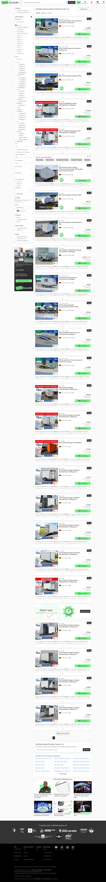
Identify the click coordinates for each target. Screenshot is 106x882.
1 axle (19, 181)
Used (19, 221)
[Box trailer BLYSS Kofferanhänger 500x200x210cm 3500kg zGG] (46, 393)
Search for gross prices (22, 149)
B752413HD (22, 125)
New (19, 217)
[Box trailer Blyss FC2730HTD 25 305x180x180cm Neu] (46, 228)
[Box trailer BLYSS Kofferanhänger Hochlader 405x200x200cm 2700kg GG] (46, 421)
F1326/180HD (22, 72)
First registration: (19, 160)
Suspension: (18, 187)
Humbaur (20, 53)
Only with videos (21, 238)
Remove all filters (47, 13)
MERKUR (20, 103)
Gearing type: (18, 173)
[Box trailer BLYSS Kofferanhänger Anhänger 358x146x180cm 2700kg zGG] (46, 531)
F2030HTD (22, 68)
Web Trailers (20, 31)
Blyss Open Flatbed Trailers (61, 768)
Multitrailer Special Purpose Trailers (82, 764)
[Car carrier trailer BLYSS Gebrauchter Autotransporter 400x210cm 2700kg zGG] (46, 26)
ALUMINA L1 (22, 119)
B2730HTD (22, 123)
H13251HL (22, 91)
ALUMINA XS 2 (23, 117)
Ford (19, 51)
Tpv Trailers (20, 29)
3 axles (19, 185)
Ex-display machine (22, 219)
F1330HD (22, 64)
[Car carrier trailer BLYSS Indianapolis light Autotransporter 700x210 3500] (46, 311)
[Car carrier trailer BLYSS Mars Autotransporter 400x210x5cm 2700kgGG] (46, 283)
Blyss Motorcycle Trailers (61, 761)
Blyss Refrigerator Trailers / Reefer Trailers (65, 771)
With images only (22, 236)
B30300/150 (22, 127)
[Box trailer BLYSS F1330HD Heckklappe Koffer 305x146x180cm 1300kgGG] (46, 137)
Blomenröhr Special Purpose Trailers (45, 758)
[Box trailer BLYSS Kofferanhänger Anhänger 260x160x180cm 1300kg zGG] (46, 658)
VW (19, 47)
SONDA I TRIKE (23, 137)
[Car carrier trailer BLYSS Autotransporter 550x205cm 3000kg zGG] (46, 54)
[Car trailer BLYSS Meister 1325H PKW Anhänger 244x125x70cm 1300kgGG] (46, 256)
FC (18, 76)
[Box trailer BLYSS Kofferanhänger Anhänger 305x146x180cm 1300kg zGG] (46, 713)
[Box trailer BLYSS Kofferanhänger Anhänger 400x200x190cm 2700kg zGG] (46, 631)
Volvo (19, 45)
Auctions (20, 230)
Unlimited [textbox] (20, 207)
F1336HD (22, 66)
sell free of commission (23, 280)
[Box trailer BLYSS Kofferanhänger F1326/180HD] (46, 448)
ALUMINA (20, 111)
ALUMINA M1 (22, 113)
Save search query (63, 733)
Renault (20, 49)
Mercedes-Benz (22, 33)
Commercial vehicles (23, 10)
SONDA (19, 131)
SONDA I (21, 135)
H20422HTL (22, 97)
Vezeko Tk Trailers (76, 160)
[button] (103, 2)
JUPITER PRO (23, 101)
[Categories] (21, 2)
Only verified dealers (23, 240)
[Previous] (36, 27)
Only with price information (23, 152)
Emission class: (18, 166)
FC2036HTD (22, 84)
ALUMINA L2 (22, 115)
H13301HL (22, 95)
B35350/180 (22, 129)
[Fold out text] (63, 42)
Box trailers (39, 160)
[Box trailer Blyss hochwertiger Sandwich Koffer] (46, 81)
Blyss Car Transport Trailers (42, 771)
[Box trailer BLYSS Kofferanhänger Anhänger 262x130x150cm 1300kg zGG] (46, 476)
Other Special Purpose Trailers (81, 771)
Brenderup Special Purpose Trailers (83, 758)
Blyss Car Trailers (39, 768)
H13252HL (22, 93)
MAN (19, 37)
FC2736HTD (22, 80)
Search (72, 2)
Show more (63, 774)
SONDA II (21, 133)
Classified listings (22, 228)
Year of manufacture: (20, 154)
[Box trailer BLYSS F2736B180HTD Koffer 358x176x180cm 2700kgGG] (46, 109)
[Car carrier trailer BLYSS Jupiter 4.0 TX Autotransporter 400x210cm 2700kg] (46, 366)
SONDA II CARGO (23, 139)
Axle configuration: (19, 179)
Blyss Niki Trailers (58, 764)
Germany (22, 211)
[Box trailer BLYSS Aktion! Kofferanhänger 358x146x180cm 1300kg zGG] (46, 586)
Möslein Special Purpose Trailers (82, 768)
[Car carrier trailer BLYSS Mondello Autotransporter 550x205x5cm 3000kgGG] (46, 338)
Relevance (84, 9)
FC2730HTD (22, 78)
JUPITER (20, 99)
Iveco (19, 39)
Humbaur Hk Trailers (62, 160)
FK (18, 107)
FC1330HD (22, 82)
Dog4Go (19, 109)
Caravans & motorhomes (23, 12)
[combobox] (23, 207)
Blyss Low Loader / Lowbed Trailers (63, 758)
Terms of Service (46, 878)
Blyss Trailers (49, 160)
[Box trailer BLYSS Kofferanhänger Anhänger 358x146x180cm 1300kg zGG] (46, 503)
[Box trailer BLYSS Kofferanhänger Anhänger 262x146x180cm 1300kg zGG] (46, 686)
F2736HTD (22, 70)
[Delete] (66, 2)
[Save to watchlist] (90, 21)
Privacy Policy (38, 878)
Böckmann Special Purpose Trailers (82, 761)
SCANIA (20, 43)
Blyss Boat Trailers (40, 761)
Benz (20, 35)
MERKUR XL (22, 105)
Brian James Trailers (23, 27)
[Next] (56, 27)
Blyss (19, 25)
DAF (19, 41)
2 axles (19, 183)
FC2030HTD (22, 86)
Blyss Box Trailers (39, 764)
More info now (85, 611)
